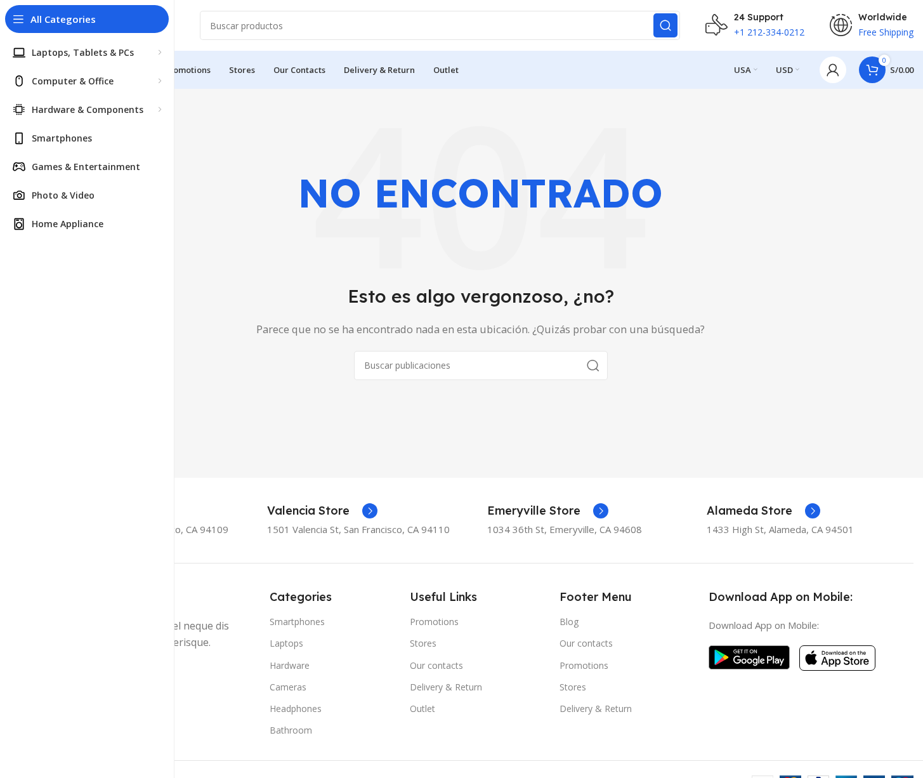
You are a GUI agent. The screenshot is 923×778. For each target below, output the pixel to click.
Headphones (296, 708)
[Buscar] (665, 25)
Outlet (422, 708)
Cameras (288, 687)
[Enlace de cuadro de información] (322, 510)
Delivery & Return (446, 687)
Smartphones (297, 622)
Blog (569, 622)
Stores (423, 643)
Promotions (434, 622)
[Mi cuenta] (833, 69)
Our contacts (436, 665)
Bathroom (291, 730)
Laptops (286, 643)
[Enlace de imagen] (749, 656)
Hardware (290, 665)
